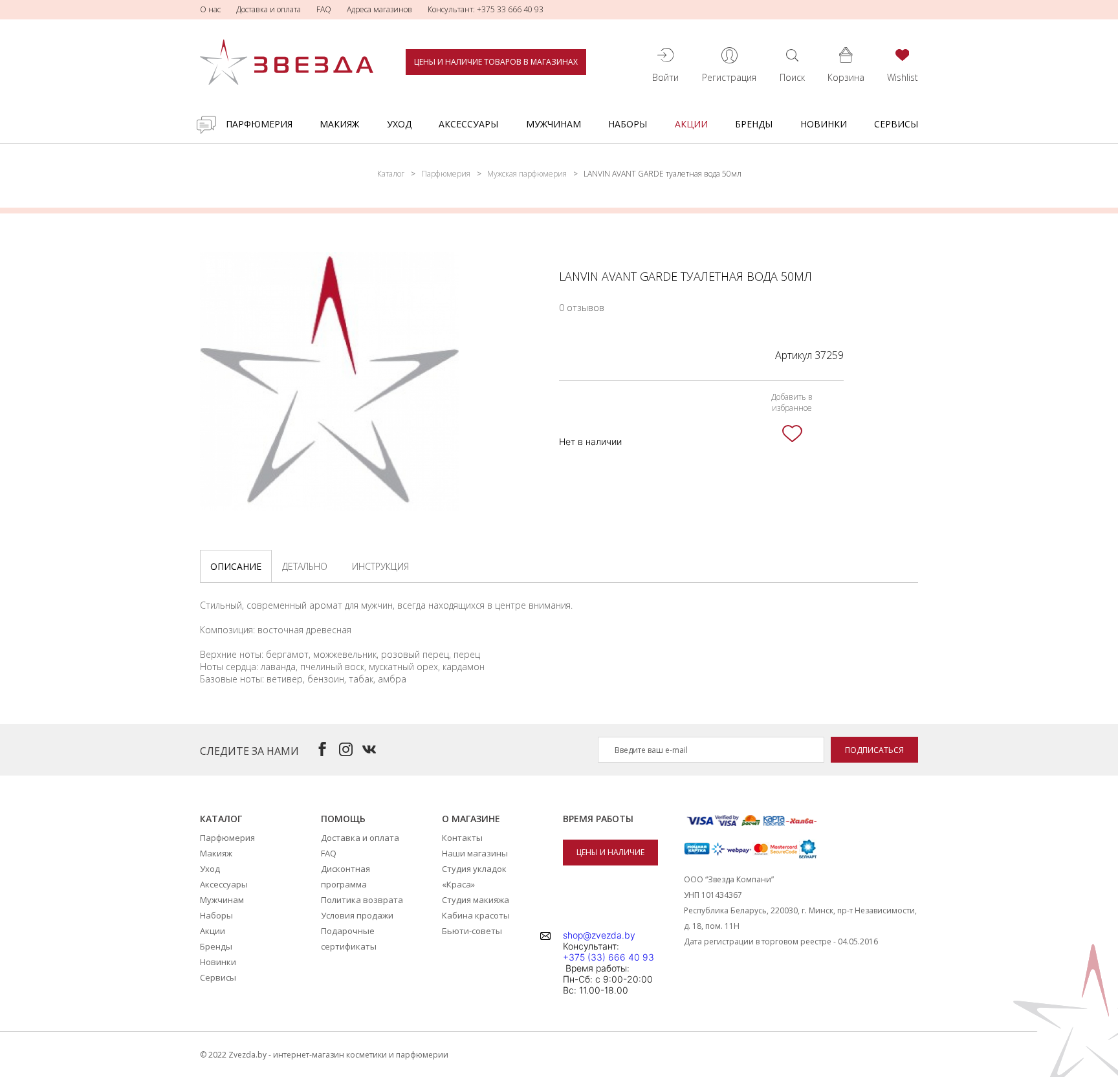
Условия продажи (357, 915)
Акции (691, 124)
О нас (210, 9)
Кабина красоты (476, 915)
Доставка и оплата (268, 9)
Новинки (823, 124)
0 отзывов (581, 307)
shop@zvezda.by (599, 935)
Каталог (390, 173)
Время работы (598, 818)
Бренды (754, 124)
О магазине (471, 818)
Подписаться (874, 750)
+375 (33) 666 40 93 (608, 957)
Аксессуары (468, 124)
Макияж (339, 124)
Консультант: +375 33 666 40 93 (485, 9)
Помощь (343, 818)
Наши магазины (475, 853)
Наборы (627, 124)
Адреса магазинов (379, 9)
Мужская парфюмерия (527, 173)
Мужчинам (553, 124)
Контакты (462, 837)
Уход (399, 124)
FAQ (323, 9)
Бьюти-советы (472, 931)
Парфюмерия (259, 124)
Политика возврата (362, 900)
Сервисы (896, 124)
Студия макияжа (475, 900)
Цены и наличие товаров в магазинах (496, 61)
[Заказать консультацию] (206, 125)
